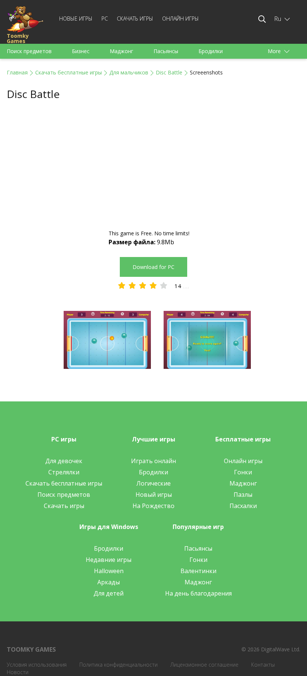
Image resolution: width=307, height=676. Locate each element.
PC (104, 18)
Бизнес (80, 51)
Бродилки (210, 51)
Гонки (243, 472)
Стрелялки (63, 472)
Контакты (263, 664)
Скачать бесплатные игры (68, 72)
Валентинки (198, 571)
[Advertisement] (153, 165)
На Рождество (153, 506)
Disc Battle (169, 72)
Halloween (109, 571)
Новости (17, 672)
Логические (153, 483)
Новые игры (75, 18)
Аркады (108, 582)
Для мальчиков (128, 72)
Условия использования (37, 664)
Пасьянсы (166, 51)
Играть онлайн (153, 461)
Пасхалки (243, 506)
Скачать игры (135, 18)
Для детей (109, 593)
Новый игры (154, 494)
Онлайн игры (180, 18)
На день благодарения (198, 593)
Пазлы (243, 494)
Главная (17, 72)
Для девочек (63, 461)
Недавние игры (108, 560)
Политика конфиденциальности (118, 664)
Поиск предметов (29, 51)
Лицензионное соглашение (204, 664)
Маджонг (121, 51)
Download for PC (153, 266)
